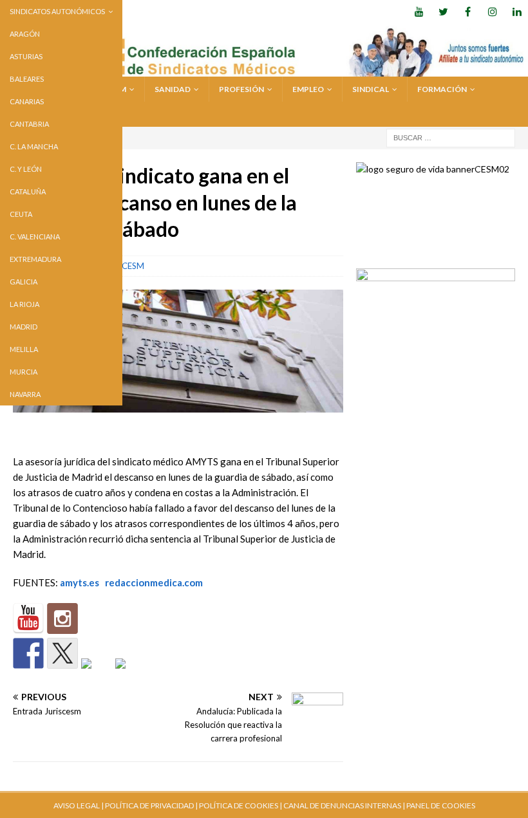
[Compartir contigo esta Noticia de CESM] (130, 673)
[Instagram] (492, 11)
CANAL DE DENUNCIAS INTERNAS (341, 805)
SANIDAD (173, 89)
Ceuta (21, 214)
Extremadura (35, 259)
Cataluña (28, 191)
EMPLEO (308, 89)
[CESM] (62, 618)
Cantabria (29, 124)
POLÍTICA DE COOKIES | (240, 805)
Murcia (23, 371)
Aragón (25, 34)
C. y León (26, 169)
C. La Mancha (34, 146)
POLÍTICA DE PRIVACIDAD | (151, 805)
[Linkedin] (516, 11)
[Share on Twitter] (62, 653)
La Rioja (24, 304)
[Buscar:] (450, 136)
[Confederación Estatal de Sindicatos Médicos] (264, 68)
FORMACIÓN (442, 89)
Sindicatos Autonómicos (57, 11)
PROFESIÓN (241, 89)
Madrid (23, 326)
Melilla (24, 349)
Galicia (23, 281)
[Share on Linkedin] (96, 673)
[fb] (468, 11)
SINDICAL (370, 89)
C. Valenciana (35, 236)
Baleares (27, 79)
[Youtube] (419, 11)
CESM (133, 266)
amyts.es (79, 582)
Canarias (27, 101)
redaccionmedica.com (154, 582)
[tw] (443, 11)
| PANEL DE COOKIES (438, 805)
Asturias (26, 56)
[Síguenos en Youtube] (28, 618)
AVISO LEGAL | (78, 805)
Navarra (25, 394)
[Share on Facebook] (28, 653)
